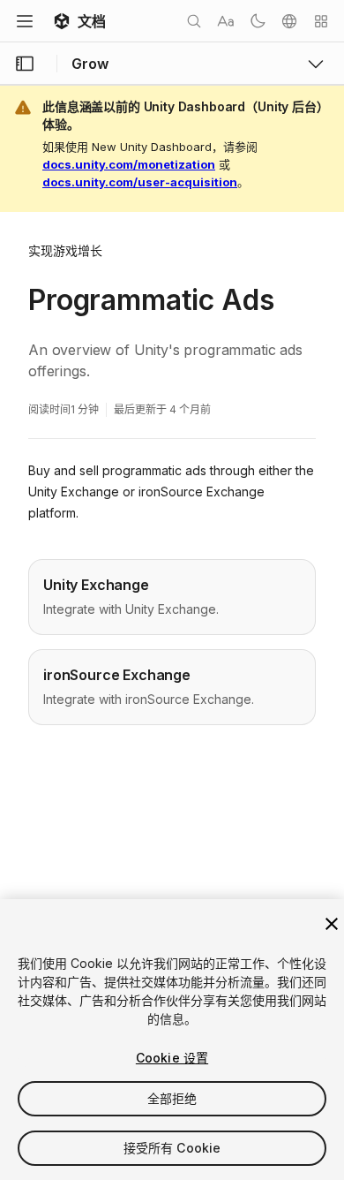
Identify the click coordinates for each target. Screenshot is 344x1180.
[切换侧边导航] (24, 63)
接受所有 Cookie (172, 1147)
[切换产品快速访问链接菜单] (315, 63)
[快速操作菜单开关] (321, 21)
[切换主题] (257, 21)
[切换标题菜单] (24, 21)
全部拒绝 (172, 1098)
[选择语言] (289, 21)
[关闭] (331, 923)
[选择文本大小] (225, 21)
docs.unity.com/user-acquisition (139, 182)
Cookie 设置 (172, 1057)
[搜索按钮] (194, 21)
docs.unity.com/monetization (128, 164)
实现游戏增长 (65, 250)
